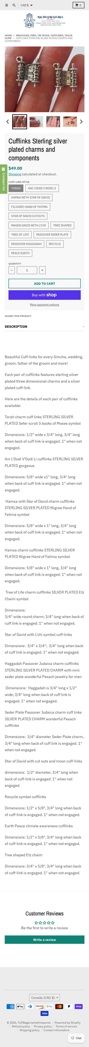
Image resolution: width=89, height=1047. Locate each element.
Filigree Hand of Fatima (29, 207)
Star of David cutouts (28, 216)
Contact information (56, 1030)
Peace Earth (20, 253)
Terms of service (66, 1026)
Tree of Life (20, 234)
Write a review (44, 940)
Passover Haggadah (26, 244)
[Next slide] (81, 121)
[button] (19, 121)
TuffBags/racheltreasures (34, 1022)
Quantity (14, 263)
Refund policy (21, 1026)
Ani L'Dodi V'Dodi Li (42, 188)
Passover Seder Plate (52, 234)
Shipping (14, 174)
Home (8, 35)
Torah (16, 188)
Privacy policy (43, 1026)
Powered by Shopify (68, 1022)
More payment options (44, 304)
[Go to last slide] (8, 121)
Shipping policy (30, 1030)
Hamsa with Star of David (30, 197)
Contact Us (4, 181)
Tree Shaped (62, 225)
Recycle (55, 244)
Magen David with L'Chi (28, 225)
